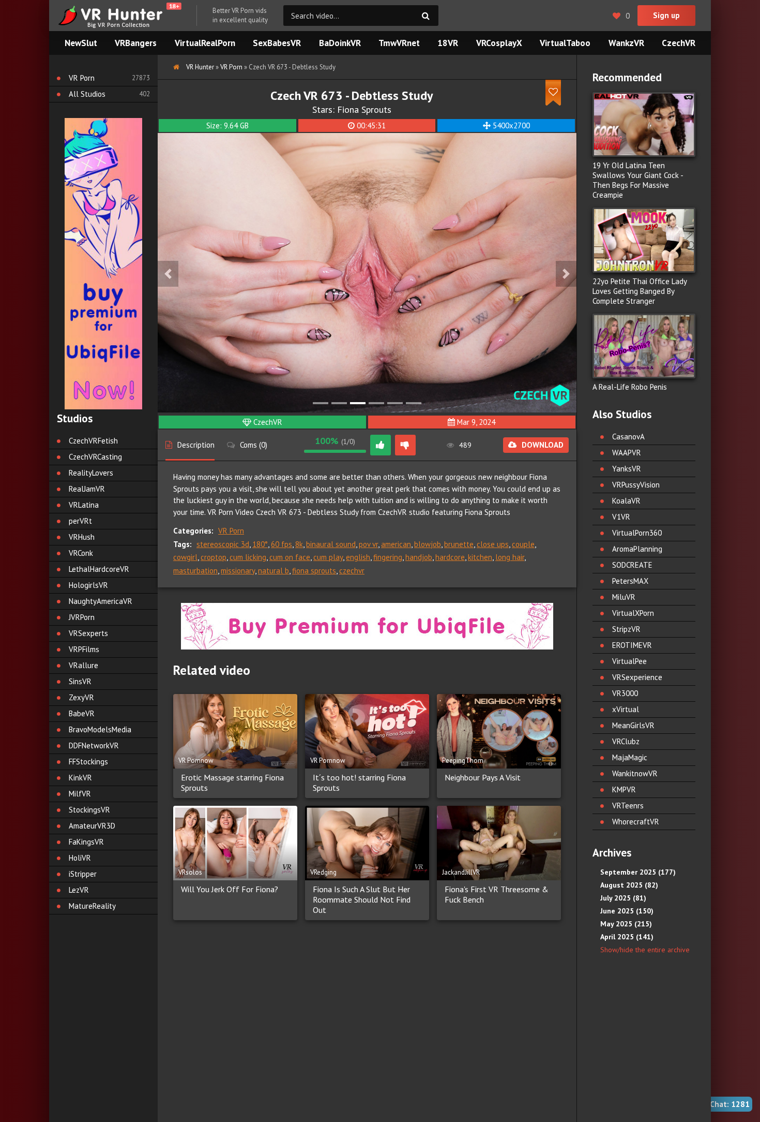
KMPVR (624, 789)
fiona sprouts (314, 570)
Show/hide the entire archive (645, 949)
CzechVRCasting (95, 457)
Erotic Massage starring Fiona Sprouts (232, 782)
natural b (273, 570)
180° (260, 544)
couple (523, 544)
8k (299, 544)
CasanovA (628, 436)
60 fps (281, 544)
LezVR (79, 890)
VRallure (83, 665)
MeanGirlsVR (633, 725)
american (396, 544)
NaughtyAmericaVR (100, 601)
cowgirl (185, 557)
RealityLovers (91, 473)
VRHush (82, 537)
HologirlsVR (88, 585)
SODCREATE (632, 565)
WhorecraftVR (635, 821)
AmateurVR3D (92, 826)
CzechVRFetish (93, 441)
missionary (238, 570)
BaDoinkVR (340, 43)
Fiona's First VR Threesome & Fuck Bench (497, 894)
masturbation (195, 570)
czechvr (351, 570)
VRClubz (626, 741)
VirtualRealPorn (205, 43)
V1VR (621, 517)
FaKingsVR (86, 842)
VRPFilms (84, 649)
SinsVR (80, 681)
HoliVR (80, 858)
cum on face (289, 557)
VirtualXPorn (633, 613)
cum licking (248, 557)
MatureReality (92, 906)
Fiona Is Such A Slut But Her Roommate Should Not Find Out (362, 899)
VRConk (81, 553)
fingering (387, 557)
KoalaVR (626, 501)
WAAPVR (626, 452)
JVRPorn (82, 617)
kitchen (480, 557)
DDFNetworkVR (94, 745)
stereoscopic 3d (222, 544)
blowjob (427, 544)
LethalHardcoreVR (99, 569)
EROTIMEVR (632, 645)
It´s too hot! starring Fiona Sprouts (359, 782)
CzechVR (267, 422)
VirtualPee (629, 661)
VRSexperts (88, 633)
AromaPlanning (637, 549)
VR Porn (231, 531)
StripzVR (626, 629)
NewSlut (81, 43)
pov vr (368, 544)
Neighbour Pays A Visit (483, 777)
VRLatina (84, 505)
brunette (459, 544)
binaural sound (331, 544)
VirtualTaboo (565, 43)
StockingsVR (89, 810)
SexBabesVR (277, 43)
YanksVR (626, 469)
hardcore (450, 557)
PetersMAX (630, 581)
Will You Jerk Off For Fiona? (229, 889)
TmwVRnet (399, 43)
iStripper (83, 874)
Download (543, 445)
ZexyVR (81, 697)
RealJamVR (87, 489)
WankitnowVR (635, 773)
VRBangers (136, 43)
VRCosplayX (499, 43)
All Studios (87, 94)
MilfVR (80, 794)
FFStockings (88, 761)
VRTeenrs (628, 805)
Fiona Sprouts (364, 109)
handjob (418, 557)
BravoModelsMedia (100, 729)
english (358, 557)
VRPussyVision (636, 485)
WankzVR (626, 43)
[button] (168, 274)
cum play (328, 557)
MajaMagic (629, 757)
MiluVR (623, 597)
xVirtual (625, 709)
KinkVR (80, 778)
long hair (509, 557)
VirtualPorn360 (637, 533)
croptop (213, 557)
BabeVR (82, 713)
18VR (447, 43)
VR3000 (625, 693)
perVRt (80, 521)
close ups (493, 544)
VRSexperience (637, 677)
